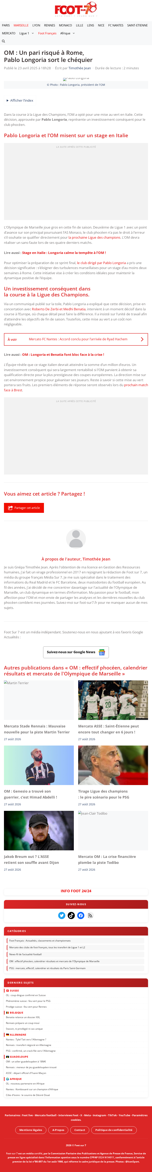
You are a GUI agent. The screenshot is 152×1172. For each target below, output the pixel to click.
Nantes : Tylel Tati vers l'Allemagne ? (26, 1039)
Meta (87, 1115)
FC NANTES (115, 25)
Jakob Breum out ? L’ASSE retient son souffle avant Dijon (31, 859)
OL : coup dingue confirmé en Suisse (26, 995)
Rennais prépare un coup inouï (22, 1023)
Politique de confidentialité (113, 1130)
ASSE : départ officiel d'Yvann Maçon (26, 1073)
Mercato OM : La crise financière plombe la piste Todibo (107, 859)
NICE (101, 25)
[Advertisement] (76, 182)
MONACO (65, 25)
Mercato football (45, 1115)
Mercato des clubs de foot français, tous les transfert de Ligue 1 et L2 (47, 947)
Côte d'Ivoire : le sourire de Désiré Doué (28, 1095)
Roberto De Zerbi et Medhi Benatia (59, 309)
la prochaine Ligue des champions (94, 237)
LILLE (79, 25)
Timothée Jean (96, 558)
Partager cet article (27, 508)
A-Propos (58, 1130)
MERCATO (8, 33)
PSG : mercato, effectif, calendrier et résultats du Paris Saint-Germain (47, 968)
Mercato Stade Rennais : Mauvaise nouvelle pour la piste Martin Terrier (38, 729)
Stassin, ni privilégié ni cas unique (24, 1028)
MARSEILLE (21, 25)
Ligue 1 (24, 33)
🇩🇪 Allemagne (16, 1034)
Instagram (99, 1115)
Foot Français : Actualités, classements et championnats (40, 940)
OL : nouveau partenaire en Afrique (25, 1083)
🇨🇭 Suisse (12, 990)
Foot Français (47, 33)
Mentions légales (30, 1130)
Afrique (65, 33)
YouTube (124, 1115)
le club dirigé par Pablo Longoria (102, 262)
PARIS (6, 25)
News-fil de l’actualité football (25, 954)
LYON (36, 25)
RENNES (49, 25)
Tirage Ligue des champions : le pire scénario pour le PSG (103, 794)
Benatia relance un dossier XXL (23, 1017)
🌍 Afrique (14, 1079)
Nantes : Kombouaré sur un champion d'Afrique (32, 1089)
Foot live (27, 1115)
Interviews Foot (68, 1115)
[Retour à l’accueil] (76, 9)
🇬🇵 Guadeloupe (17, 1056)
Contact (79, 1130)
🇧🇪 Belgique (14, 1012)
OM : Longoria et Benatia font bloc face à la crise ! (63, 354)
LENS (90, 25)
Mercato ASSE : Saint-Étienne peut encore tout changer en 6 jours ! (108, 729)
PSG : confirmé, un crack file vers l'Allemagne (31, 1050)
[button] (3, 41)
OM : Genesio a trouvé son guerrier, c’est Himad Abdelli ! (30, 794)
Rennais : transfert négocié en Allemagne (28, 1045)
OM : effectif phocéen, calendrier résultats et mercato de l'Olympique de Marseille (54, 961)
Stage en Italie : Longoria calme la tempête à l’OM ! (64, 252)
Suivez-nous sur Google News (71, 652)
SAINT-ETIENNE (137, 25)
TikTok (112, 1115)
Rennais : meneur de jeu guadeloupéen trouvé (31, 1067)
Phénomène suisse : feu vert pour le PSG (28, 1000)
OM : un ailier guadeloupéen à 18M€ (26, 1061)
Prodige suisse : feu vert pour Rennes (26, 1006)
